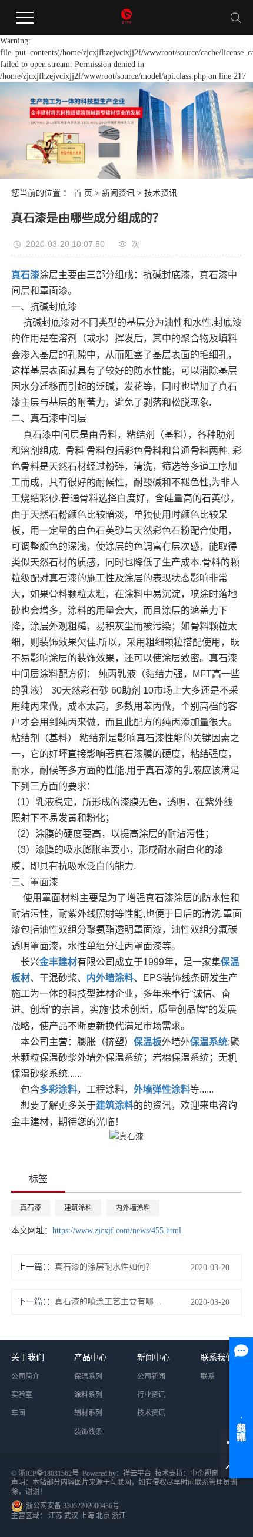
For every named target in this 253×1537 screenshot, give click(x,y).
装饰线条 (88, 1432)
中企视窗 (204, 1473)
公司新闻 (151, 1376)
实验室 (21, 1395)
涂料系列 (88, 1395)
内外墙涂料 (133, 1208)
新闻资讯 (118, 193)
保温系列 (88, 1376)
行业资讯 (151, 1395)
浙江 (119, 1516)
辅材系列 (88, 1413)
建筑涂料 (78, 1208)
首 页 (83, 193)
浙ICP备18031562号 (48, 1473)
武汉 (71, 1516)
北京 (103, 1516)
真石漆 (30, 1208)
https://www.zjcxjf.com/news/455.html (116, 1230)
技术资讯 (160, 193)
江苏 (55, 1516)
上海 (87, 1516)
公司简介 (25, 1376)
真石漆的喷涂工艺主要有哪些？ (109, 1301)
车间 (18, 1413)
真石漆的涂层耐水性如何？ (104, 1267)
